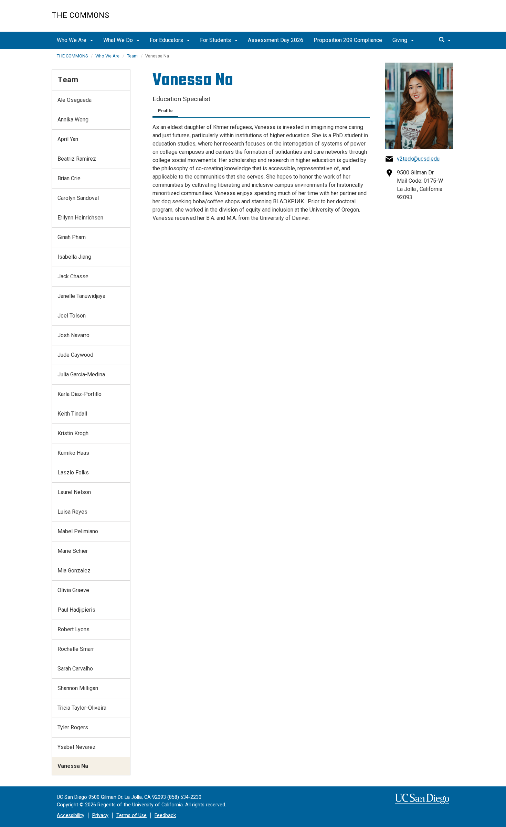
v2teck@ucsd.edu (418, 158)
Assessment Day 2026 (275, 40)
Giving (400, 40)
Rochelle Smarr (75, 649)
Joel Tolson (71, 315)
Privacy (100, 815)
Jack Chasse (72, 276)
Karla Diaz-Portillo (79, 394)
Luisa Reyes (72, 511)
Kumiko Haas (73, 453)
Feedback (165, 815)
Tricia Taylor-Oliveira (81, 708)
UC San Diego (415, 19)
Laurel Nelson (74, 492)
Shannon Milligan (77, 688)
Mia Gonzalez (74, 570)
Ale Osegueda (74, 100)
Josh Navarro (73, 335)
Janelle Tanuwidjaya (81, 296)
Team (132, 55)
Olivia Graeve (73, 590)
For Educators (167, 40)
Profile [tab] (165, 110)
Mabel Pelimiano (77, 531)
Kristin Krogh (72, 433)
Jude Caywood (75, 355)
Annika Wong (72, 119)
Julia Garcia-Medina (81, 374)
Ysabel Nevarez (76, 747)
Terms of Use (131, 815)
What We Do (118, 40)
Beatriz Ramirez (76, 158)
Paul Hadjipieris (76, 609)
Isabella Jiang (74, 257)
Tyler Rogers (72, 727)
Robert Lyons (73, 629)
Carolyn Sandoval (78, 198)
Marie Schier (72, 551)
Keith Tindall (72, 413)
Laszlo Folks (73, 472)
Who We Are (72, 40)
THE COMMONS (72, 55)
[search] (444, 40)
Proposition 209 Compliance (348, 40)
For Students (216, 40)
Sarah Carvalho (75, 668)
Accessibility (70, 815)
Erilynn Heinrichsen (80, 217)
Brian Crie (69, 178)
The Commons (80, 15)
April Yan (67, 139)
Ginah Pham (71, 237)
